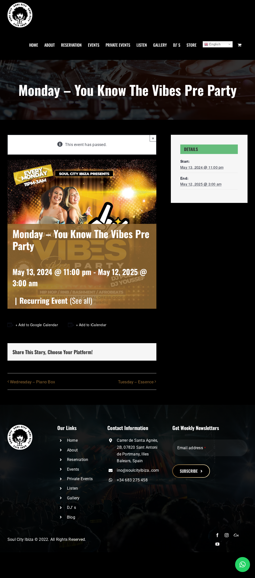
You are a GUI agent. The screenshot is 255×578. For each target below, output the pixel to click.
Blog (71, 517)
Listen (72, 488)
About (72, 450)
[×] (242, 564)
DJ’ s (71, 507)
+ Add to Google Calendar (36, 324)
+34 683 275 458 (132, 480)
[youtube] (217, 544)
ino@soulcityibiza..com (138, 470)
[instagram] (227, 535)
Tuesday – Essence (136, 382)
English (214, 44)
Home (72, 440)
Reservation (77, 459)
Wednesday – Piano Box (32, 382)
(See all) (81, 300)
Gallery (73, 498)
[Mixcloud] (236, 535)
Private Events (80, 478)
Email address (191, 447)
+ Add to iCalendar (91, 324)
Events (73, 469)
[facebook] (217, 535)
